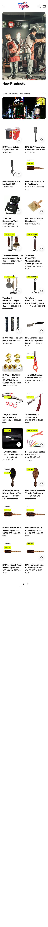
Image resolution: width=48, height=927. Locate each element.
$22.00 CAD (30, 152)
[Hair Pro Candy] (24, 6)
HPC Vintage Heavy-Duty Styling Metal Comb (34, 340)
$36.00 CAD (7, 186)
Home (4, 94)
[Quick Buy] (18, 211)
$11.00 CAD (7, 152)
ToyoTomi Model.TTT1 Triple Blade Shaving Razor (34, 301)
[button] (39, 6)
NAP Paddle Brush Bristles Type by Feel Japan (11, 493)
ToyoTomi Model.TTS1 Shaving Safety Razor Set (12, 258)
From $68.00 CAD (37, 306)
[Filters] (44, 93)
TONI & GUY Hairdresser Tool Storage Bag (9, 221)
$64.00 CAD (12, 385)
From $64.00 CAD (10, 226)
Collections (13, 94)
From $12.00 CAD (32, 224)
